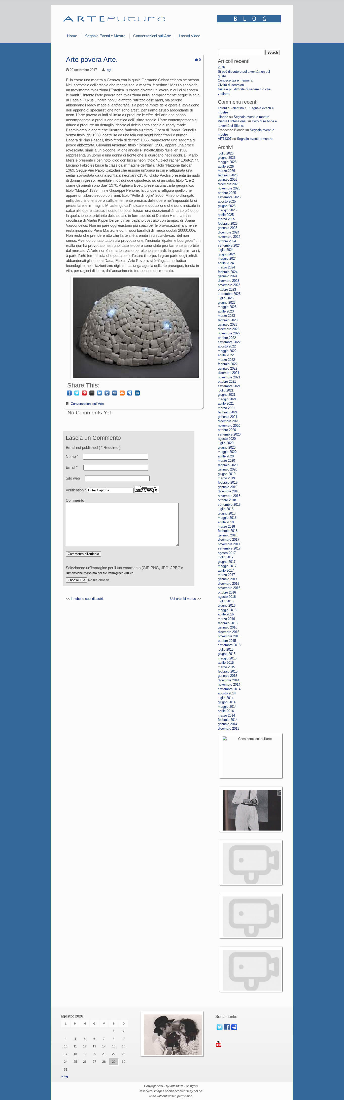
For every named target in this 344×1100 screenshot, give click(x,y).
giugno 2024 (226, 254)
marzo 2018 (226, 526)
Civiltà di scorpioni (231, 85)
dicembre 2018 (228, 491)
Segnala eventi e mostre (251, 117)
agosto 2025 (227, 201)
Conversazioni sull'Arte (87, 404)
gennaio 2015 (227, 676)
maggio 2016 (227, 610)
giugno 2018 (226, 513)
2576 (221, 67)
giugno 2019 (226, 474)
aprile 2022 (226, 355)
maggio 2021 (227, 399)
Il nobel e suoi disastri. (87, 599)
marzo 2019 (226, 478)
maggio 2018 (227, 518)
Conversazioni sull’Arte (152, 36)
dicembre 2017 (228, 539)
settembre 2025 (229, 197)
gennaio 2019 (227, 487)
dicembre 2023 (228, 281)
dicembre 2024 (228, 232)
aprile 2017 (226, 570)
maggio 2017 (227, 566)
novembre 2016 (229, 588)
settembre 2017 (229, 548)
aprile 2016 (226, 614)
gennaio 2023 (227, 324)
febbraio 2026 (227, 175)
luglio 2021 (225, 390)
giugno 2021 (226, 395)
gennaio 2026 (227, 179)
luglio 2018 (225, 509)
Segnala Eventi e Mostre (105, 36)
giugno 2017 (226, 562)
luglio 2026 (225, 153)
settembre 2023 (229, 294)
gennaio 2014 (227, 724)
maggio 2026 (227, 162)
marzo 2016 (226, 619)
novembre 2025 (229, 188)
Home (72, 36)
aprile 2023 (226, 311)
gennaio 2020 (227, 469)
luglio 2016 (225, 601)
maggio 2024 (227, 258)
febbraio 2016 (227, 623)
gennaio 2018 (227, 535)
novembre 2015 (229, 636)
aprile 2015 (226, 662)
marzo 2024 (226, 267)
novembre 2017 (229, 544)
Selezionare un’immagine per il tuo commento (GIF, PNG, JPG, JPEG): (124, 570)
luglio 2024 (225, 250)
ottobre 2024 (227, 241)
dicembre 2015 (228, 632)
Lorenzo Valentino (231, 108)
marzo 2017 (226, 575)
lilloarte (223, 117)
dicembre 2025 (228, 184)
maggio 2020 (227, 452)
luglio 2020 (225, 443)
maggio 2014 (227, 707)
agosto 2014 (227, 693)
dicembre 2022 (228, 329)
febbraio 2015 (227, 671)
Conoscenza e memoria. (235, 80)
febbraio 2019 (227, 482)
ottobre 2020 (227, 430)
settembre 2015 (229, 645)
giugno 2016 (226, 605)
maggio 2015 (227, 658)
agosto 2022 (227, 346)
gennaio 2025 (227, 228)
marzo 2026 (226, 171)
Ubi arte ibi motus (183, 599)
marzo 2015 (226, 667)
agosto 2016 (227, 597)
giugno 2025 (226, 206)
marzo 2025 (226, 219)
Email (72, 467)
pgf (109, 70)
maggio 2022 (227, 351)
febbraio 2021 (227, 412)
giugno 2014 (226, 702)
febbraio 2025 (227, 223)
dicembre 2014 (228, 680)
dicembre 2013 (228, 728)
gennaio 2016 (227, 627)
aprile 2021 (226, 403)
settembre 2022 (229, 342)
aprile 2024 (226, 263)
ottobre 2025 (227, 193)
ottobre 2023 (227, 289)
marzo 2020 (226, 460)
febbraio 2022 (227, 364)
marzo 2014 (226, 715)
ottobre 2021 (227, 381)
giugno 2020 (226, 447)
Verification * (76, 490)
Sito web (73, 478)
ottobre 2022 (227, 338)
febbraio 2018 (227, 531)
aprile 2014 (226, 711)
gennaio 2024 (227, 276)
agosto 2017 (227, 553)
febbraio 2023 (227, 320)
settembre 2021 (229, 386)
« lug (64, 1076)
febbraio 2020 (227, 465)
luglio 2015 (225, 649)
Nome (72, 456)
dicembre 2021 (228, 373)
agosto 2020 (227, 439)
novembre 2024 (229, 237)
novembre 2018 (229, 496)
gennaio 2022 (227, 368)
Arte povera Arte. (92, 59)
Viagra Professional (232, 121)
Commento (75, 500)
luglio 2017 (225, 557)
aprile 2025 (226, 215)
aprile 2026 (226, 166)
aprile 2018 (226, 522)
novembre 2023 (229, 285)
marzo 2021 (226, 408)
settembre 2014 (229, 689)
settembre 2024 (229, 245)
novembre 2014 (229, 684)
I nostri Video (189, 36)
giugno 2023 (226, 302)
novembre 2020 (229, 425)
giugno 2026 (226, 158)
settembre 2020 (229, 434)
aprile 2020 (226, 456)
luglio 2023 (225, 298)
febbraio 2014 (227, 720)
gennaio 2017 (227, 579)
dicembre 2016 (228, 583)
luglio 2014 (225, 698)
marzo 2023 (226, 316)
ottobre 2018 (227, 500)
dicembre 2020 (228, 421)
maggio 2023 (227, 307)
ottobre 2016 (227, 592)
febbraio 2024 (227, 272)
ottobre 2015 (227, 641)
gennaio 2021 (227, 417)
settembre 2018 (229, 504)
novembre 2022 (229, 333)
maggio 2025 (227, 210)
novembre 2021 (229, 377)
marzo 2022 (226, 360)
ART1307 (224, 139)
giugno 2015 (226, 654)
